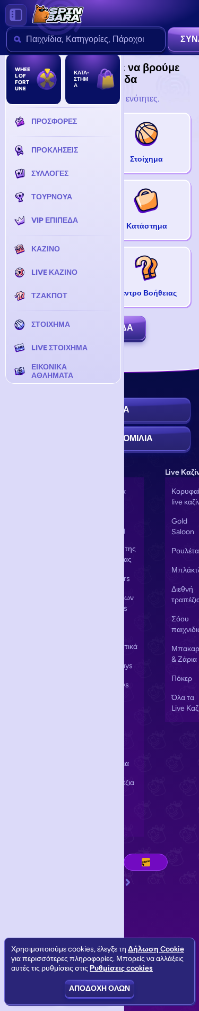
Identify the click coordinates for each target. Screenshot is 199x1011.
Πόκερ (181, 678)
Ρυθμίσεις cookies (121, 968)
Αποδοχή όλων (99, 988)
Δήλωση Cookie (156, 949)
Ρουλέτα (185, 550)
